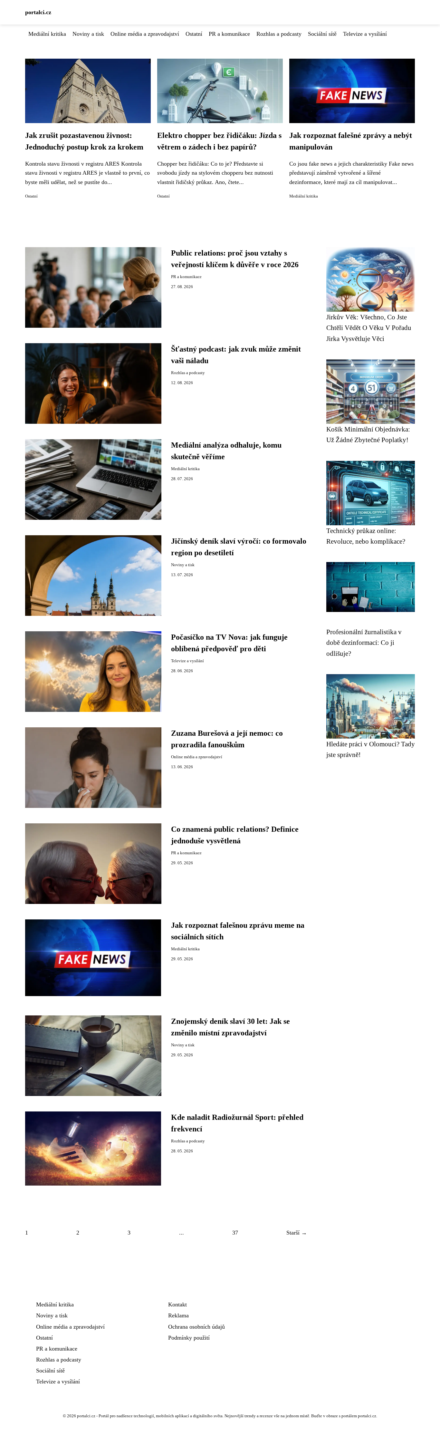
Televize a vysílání (365, 34)
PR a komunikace (229, 34)
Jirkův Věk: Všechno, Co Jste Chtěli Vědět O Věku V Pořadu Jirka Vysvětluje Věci (368, 327)
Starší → (296, 1232)
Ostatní (194, 34)
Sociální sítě (322, 34)
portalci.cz (38, 12)
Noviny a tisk (88, 34)
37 (235, 1232)
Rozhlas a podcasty (278, 34)
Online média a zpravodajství (144, 34)
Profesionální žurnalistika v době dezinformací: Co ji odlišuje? (364, 642)
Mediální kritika (47, 34)
